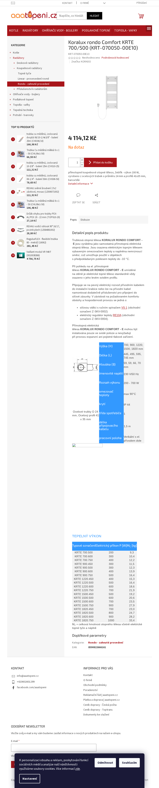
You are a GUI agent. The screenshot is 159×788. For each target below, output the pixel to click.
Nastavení (29, 779)
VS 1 (124, 307)
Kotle (16, 53)
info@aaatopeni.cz (28, 676)
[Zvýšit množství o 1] (82, 160)
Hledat (94, 15)
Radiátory (18, 58)
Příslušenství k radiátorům (32, 89)
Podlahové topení (23, 100)
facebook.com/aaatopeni (31, 687)
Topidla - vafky (21, 105)
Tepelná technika (23, 110)
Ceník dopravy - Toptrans (98, 710)
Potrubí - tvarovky (23, 115)
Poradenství (90, 690)
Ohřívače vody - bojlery (26, 94)
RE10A (117, 315)
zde (77, 769)
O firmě (84, 3)
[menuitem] (13, 30)
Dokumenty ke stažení (96, 715)
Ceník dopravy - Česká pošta (100, 705)
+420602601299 (26, 682)
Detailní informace (78, 184)
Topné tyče (24, 73)
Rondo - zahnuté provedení (33, 84)
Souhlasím (129, 763)
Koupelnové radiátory (29, 68)
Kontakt (67, 3)
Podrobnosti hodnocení (115, 58)
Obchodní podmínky (95, 685)
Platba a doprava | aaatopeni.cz (101, 700)
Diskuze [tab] (85, 220)
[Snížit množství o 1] (82, 164)
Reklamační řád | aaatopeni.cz (100, 695)
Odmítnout (105, 763)
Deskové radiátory (27, 63)
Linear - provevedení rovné (33, 79)
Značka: (81, 62)
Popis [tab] (73, 220)
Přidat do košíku (103, 162)
